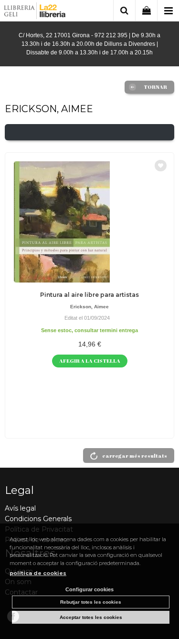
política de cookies (38, 573)
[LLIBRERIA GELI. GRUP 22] (35, 12)
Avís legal (20, 508)
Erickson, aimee (89, 306)
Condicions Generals (38, 518)
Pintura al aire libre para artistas (89, 294)
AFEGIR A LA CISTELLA (89, 360)
